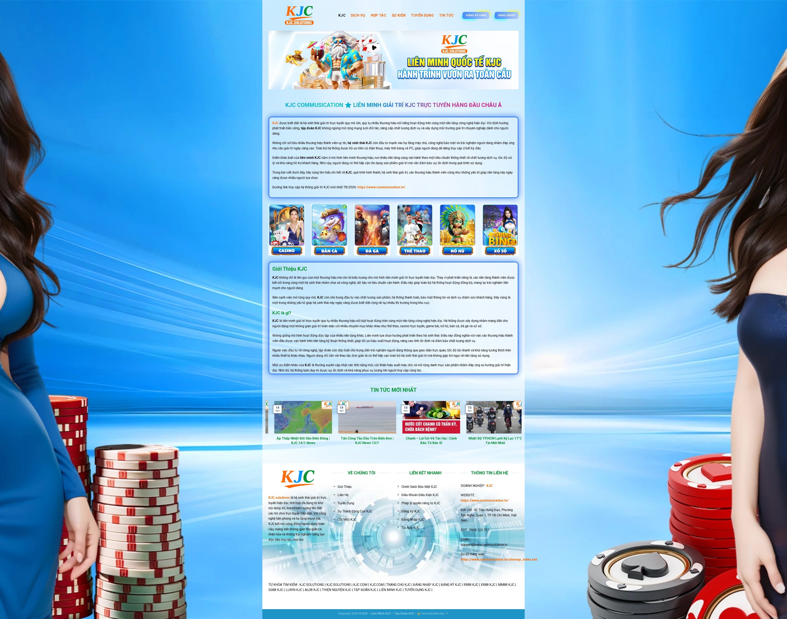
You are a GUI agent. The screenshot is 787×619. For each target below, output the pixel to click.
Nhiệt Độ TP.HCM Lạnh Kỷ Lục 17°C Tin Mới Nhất (505, 440)
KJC (342, 15)
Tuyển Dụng (422, 15)
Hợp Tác (378, 15)
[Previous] (268, 432)
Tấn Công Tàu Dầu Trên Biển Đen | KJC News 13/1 (377, 440)
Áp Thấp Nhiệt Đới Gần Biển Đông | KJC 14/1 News (312, 440)
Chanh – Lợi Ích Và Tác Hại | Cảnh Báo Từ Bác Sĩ (440, 440)
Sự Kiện (399, 15)
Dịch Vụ (358, 15)
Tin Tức (446, 15)
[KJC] (300, 15)
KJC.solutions (279, 498)
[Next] (519, 432)
